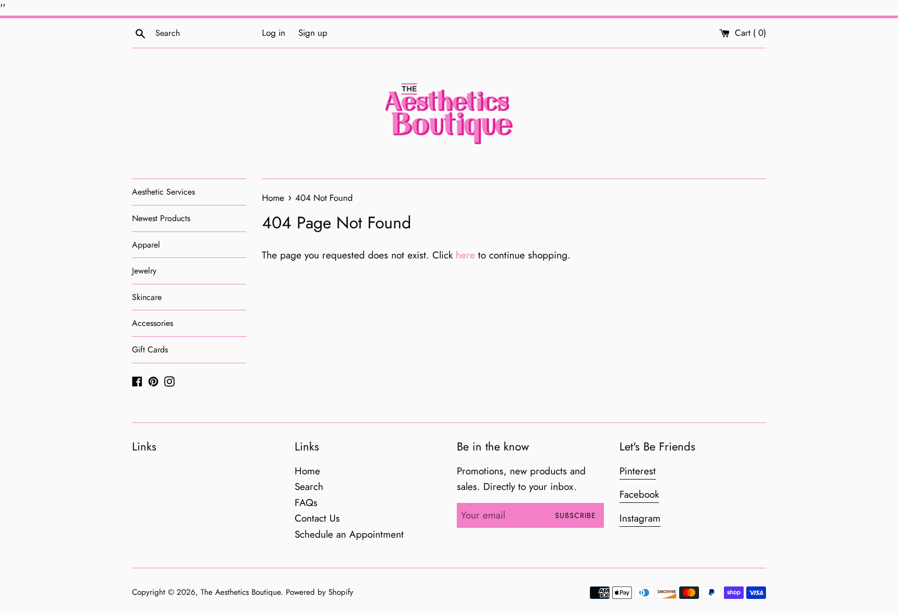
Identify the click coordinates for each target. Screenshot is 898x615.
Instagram (640, 518)
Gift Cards (150, 350)
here (465, 255)
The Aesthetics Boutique (241, 592)
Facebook (639, 494)
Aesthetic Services (163, 192)
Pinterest (637, 471)
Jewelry (144, 271)
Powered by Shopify (319, 592)
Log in (273, 32)
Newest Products (161, 218)
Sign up (312, 32)
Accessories (152, 323)
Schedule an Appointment (349, 534)
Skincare (147, 297)
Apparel (146, 245)
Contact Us (317, 518)
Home (307, 471)
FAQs (306, 503)
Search (309, 487)
